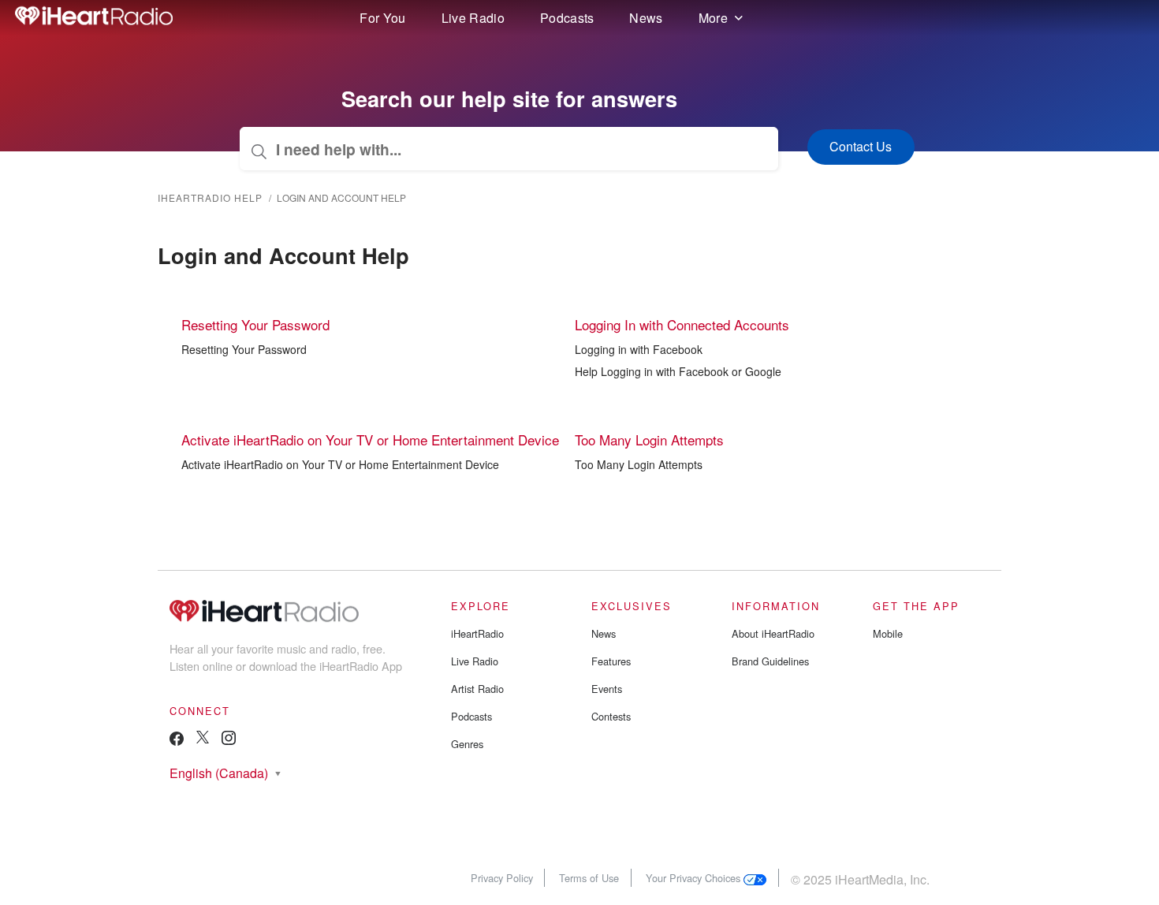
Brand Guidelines (770, 661)
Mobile (888, 633)
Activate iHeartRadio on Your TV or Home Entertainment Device (370, 439)
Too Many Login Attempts (649, 439)
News (645, 18)
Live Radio (473, 18)
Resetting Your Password (255, 324)
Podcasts (567, 18)
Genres (467, 743)
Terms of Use (589, 877)
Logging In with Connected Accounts (682, 324)
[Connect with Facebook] (177, 742)
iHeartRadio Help (210, 197)
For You (382, 18)
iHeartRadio (477, 633)
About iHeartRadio (773, 633)
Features (611, 661)
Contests (611, 716)
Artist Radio (477, 688)
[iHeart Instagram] (229, 740)
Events (606, 688)
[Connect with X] (202, 739)
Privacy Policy (502, 877)
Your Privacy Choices (694, 877)
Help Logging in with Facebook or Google (678, 371)
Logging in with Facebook (638, 349)
